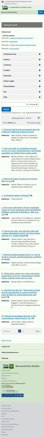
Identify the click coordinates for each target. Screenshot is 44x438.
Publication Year (10, 54)
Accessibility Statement (8, 419)
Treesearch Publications (9, 381)
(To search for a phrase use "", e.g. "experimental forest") (22, 113)
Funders (7, 70)
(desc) (14, 122)
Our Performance (6, 408)
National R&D (6, 370)
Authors (7, 59)
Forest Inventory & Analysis (10, 373)
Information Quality (7, 429)
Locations (7, 65)
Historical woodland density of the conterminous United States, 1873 (19, 317)
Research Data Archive (9, 12)
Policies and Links (6, 406)
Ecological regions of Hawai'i (17, 195)
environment (14, 48)
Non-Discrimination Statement (10, 424)
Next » (38, 331)
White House (5, 435)
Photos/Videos (9, 86)
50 (33, 122)
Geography (14, 41)
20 (30, 122)
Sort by (9, 122)
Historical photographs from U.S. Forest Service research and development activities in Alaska (21, 257)
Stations (4, 378)
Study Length (9, 81)
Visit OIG (4, 414)
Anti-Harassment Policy (8, 427)
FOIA (3, 416)
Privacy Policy (5, 421)
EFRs (5, 97)
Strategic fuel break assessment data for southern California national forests (21, 131)
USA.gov (4, 432)
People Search (6, 376)
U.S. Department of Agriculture (19, 7)
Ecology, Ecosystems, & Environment (23, 45)
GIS (5, 92)
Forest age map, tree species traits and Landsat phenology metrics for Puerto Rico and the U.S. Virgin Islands (21, 233)
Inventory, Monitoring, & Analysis (21, 38)
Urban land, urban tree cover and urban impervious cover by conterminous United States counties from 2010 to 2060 (21, 276)
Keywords (7, 75)
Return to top (6, 340)
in (27, 104)
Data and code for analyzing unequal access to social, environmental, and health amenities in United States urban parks (21, 150)
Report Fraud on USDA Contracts (11, 411)
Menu (41, 12)
